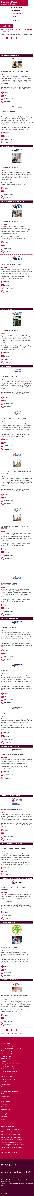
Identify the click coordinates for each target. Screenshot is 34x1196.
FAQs (2, 1121)
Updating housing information (10, 1129)
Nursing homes (5, 1096)
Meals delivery (5, 1084)
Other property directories (9, 1071)
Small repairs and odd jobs (9, 1079)
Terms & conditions (5, 1190)
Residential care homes (8, 1094)
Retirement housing (7, 1046)
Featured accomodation (8, 1069)
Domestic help (5, 1081)
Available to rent (6, 1056)
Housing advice (5, 1104)
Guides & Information (17, 13)
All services (4, 1087)
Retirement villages (7, 1051)
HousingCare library (7, 1114)
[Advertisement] (17, 47)
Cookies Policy (4, 1193)
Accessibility (20, 1190)
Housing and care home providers (11, 1063)
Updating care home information (11, 1137)
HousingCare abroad (7, 1066)
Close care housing (6, 1053)
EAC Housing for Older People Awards (12, 1144)
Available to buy (6, 1058)
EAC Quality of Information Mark (11, 1134)
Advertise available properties (10, 1132)
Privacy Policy (4, 1192)
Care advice (4, 1107)
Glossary (3, 1119)
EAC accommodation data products (11, 1139)
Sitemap (19, 1193)
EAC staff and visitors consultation (11, 1150)
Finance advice (5, 1109)
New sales (4, 1061)
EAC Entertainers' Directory (9, 1152)
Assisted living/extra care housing (11, 1048)
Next (13, 38)
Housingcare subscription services (11, 1142)
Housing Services (17, 10)
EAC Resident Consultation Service (11, 1147)
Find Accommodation (17, 7)
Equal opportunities (21, 1192)
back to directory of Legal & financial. (13, 1033)
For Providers (17, 17)
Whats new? (17, 20)
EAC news (4, 1116)
